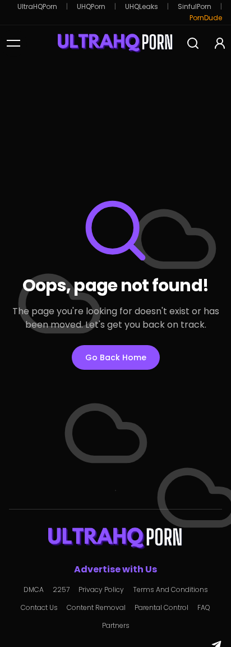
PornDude (206, 17)
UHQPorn (91, 6)
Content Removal (96, 607)
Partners (116, 625)
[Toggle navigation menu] (13, 43)
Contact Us (39, 607)
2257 (61, 589)
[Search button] (193, 43)
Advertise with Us (115, 569)
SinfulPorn (194, 6)
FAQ (203, 607)
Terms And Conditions (170, 589)
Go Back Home (115, 357)
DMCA (34, 589)
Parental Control (161, 607)
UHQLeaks (141, 6)
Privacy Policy (101, 589)
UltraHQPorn (37, 6)
